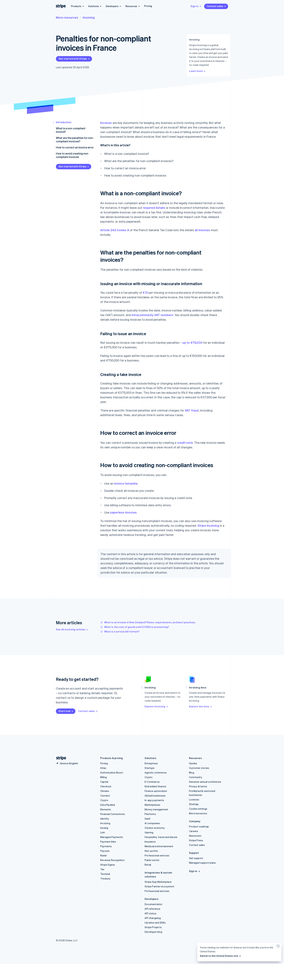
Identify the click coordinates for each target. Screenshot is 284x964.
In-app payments (154, 800)
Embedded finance (155, 786)
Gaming (149, 832)
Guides (193, 763)
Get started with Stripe (73, 58)
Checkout (105, 786)
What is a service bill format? (121, 631)
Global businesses (155, 795)
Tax (102, 869)
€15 (145, 292)
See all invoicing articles (70, 629)
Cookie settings (198, 808)
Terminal (105, 873)
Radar (103, 855)
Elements (105, 809)
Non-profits (151, 850)
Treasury (105, 878)
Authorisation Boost (111, 772)
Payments (106, 846)
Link (102, 832)
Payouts (105, 850)
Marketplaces (152, 804)
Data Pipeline (107, 804)
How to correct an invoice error (75, 147)
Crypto (104, 800)
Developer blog (153, 931)
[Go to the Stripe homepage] (59, 758)
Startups (150, 768)
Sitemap (194, 804)
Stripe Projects (153, 927)
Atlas (103, 768)
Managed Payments (111, 837)
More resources (67, 17)
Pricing (148, 5)
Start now (65, 711)
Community (195, 777)
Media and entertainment (159, 846)
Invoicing (89, 17)
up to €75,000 (192, 342)
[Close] (277, 947)
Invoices (106, 123)
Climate (104, 791)
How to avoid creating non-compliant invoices (72, 155)
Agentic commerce (155, 772)
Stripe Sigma (107, 864)
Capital (104, 781)
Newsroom (195, 835)
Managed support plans (202, 862)
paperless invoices (123, 512)
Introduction (63, 122)
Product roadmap (199, 826)
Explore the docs (199, 706)
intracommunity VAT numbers (152, 315)
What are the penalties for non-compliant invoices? (75, 139)
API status (150, 913)
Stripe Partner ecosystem (159, 886)
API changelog (153, 918)
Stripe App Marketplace (158, 881)
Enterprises (151, 763)
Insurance (150, 841)
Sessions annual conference (205, 781)
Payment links (108, 841)
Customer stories (199, 768)
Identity (104, 818)
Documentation (153, 904)
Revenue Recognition (112, 860)
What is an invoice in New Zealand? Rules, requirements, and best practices (149, 622)
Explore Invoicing (155, 706)
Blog (191, 772)
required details (154, 207)
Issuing (104, 827)
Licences (194, 799)
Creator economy (155, 827)
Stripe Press (196, 840)
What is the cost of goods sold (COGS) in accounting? (136, 627)
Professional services (157, 855)
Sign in (194, 6)
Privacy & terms (198, 786)
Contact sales (215, 6)
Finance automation (156, 791)
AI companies (152, 823)
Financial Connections (112, 814)
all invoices (202, 230)
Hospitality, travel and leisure (161, 837)
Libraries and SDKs (155, 922)
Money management (156, 809)
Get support (196, 858)
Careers (193, 831)
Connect (105, 795)
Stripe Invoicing (208, 525)
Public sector (152, 860)
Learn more (196, 71)
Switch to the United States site (219, 955)
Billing (103, 777)
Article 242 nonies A (114, 230)
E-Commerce (152, 781)
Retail (148, 864)
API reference (152, 908)
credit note (185, 442)
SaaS (147, 818)
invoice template (126, 483)
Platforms (150, 814)
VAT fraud (192, 410)
